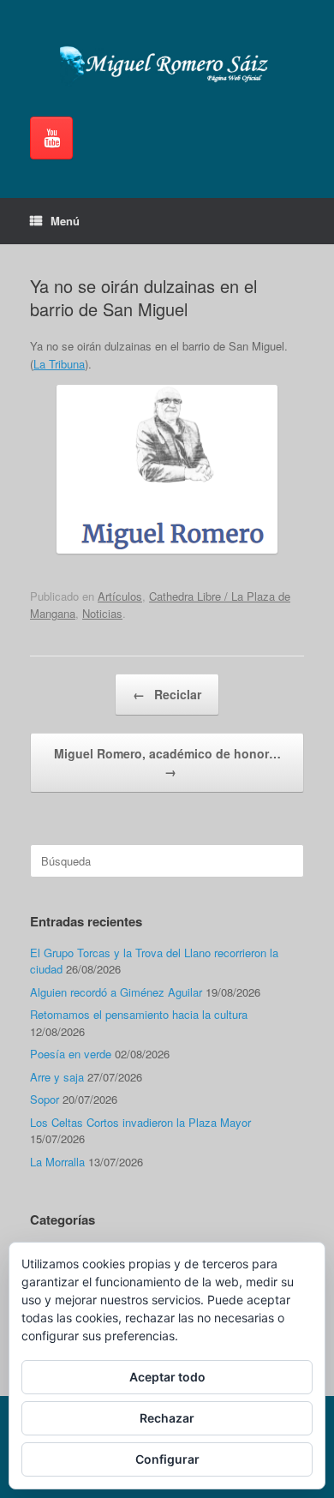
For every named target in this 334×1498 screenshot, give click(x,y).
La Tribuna (59, 364)
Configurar (167, 1459)
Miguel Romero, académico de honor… (167, 762)
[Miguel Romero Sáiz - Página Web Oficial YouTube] (51, 138)
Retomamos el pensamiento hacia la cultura (139, 1014)
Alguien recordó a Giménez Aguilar (116, 992)
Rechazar (167, 1418)
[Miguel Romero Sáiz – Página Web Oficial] (167, 65)
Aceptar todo (167, 1376)
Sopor (44, 1099)
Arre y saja (57, 1077)
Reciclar (167, 694)
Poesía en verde (70, 1054)
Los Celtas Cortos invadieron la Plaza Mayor (140, 1122)
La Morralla (57, 1161)
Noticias (102, 613)
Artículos (120, 596)
